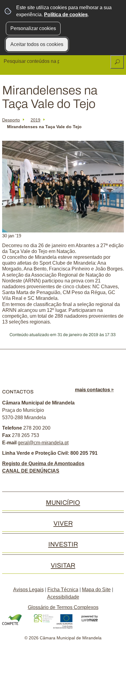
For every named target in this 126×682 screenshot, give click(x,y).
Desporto (11, 119)
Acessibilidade (63, 597)
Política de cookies (66, 14)
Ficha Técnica (62, 589)
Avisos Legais (28, 589)
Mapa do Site (96, 589)
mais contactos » (94, 389)
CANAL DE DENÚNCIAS (30, 470)
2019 (35, 119)
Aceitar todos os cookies (36, 44)
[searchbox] (32, 61)
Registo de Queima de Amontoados (43, 463)
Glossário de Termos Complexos (63, 607)
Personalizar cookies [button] (33, 28)
